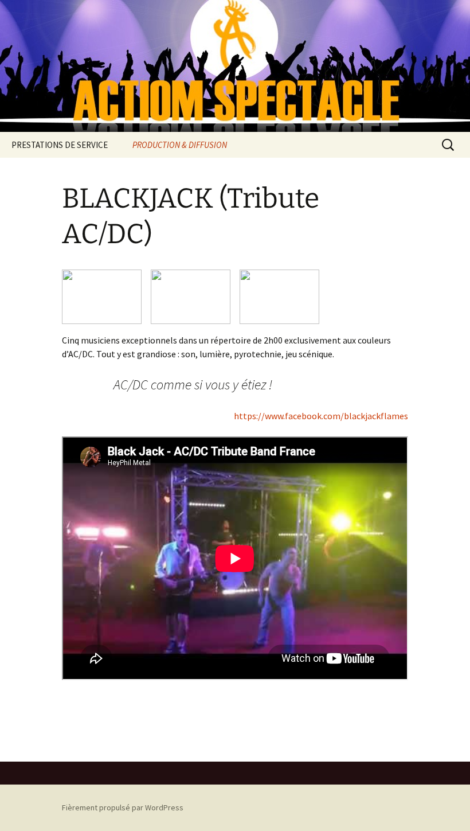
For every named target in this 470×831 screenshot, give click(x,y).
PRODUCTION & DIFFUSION (179, 144)
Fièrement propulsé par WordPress (122, 807)
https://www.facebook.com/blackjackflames (321, 416)
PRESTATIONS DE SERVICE (59, 144)
